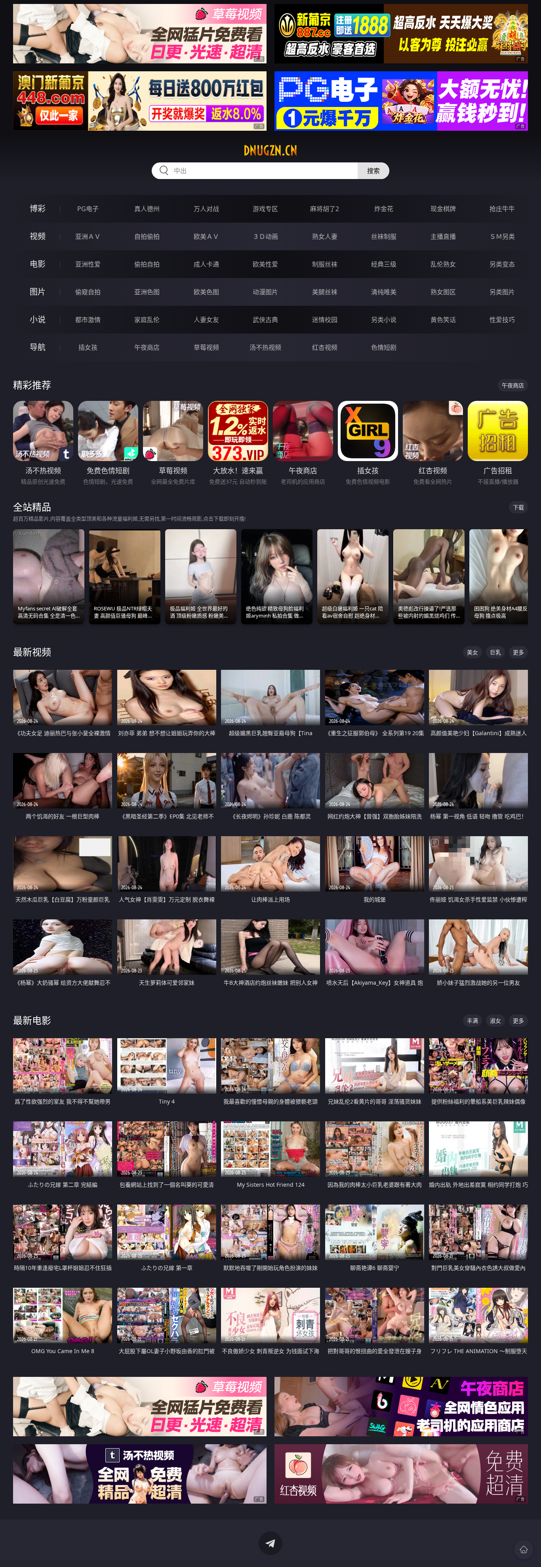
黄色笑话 (443, 319)
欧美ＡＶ (206, 236)
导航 (38, 347)
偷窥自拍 (88, 292)
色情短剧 (383, 347)
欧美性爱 (265, 264)
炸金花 (383, 208)
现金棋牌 (443, 208)
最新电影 (32, 1020)
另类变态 (502, 264)
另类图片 (502, 292)
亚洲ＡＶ (88, 236)
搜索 (373, 170)
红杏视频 (324, 347)
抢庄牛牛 (502, 208)
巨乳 (495, 652)
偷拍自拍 (147, 264)
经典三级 (383, 264)
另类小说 (383, 319)
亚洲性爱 (88, 264)
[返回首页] (523, 1549)
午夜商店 (147, 347)
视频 (38, 236)
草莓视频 (206, 347)
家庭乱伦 (147, 319)
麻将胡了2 (324, 208)
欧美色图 (206, 292)
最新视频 (32, 651)
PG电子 (88, 208)
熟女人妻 (324, 236)
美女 (472, 652)
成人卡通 (206, 264)
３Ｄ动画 (265, 236)
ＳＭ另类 (502, 236)
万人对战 (206, 208)
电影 (38, 264)
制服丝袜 (324, 264)
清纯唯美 (383, 292)
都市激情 (88, 319)
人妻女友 (206, 319)
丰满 (472, 1020)
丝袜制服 (383, 236)
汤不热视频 (265, 347)
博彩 (38, 208)
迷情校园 (324, 319)
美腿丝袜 (324, 292)
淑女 (495, 1020)
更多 (518, 652)
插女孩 (87, 347)
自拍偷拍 (147, 236)
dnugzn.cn (270, 150)
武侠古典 (265, 319)
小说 (38, 319)
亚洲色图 (147, 292)
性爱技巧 (502, 319)
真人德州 (147, 208)
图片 (38, 291)
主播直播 (443, 236)
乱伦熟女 (443, 264)
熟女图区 (443, 292)
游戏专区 (265, 208)
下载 (518, 507)
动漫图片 (265, 292)
